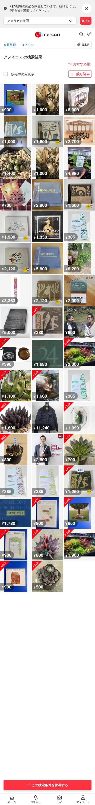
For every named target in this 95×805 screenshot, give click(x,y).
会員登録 (10, 45)
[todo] (89, 34)
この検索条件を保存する (50, 784)
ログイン (27, 45)
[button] (81, 34)
